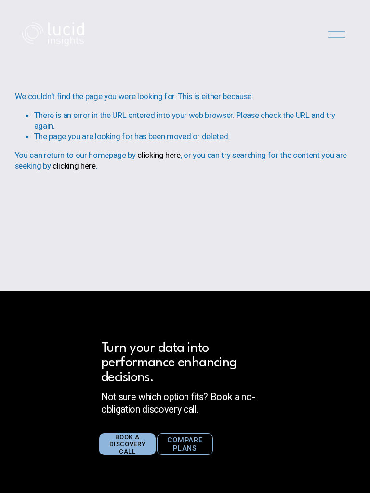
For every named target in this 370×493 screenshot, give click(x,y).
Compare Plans (184, 444)
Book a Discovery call (127, 444)
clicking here (159, 155)
